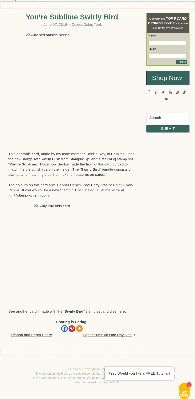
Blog (31, 5)
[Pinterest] (72, 328)
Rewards (158, 5)
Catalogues (51, 5)
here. (121, 311)
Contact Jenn (22, 352)
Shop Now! (168, 77)
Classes (137, 5)
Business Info (113, 5)
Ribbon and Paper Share (31, 335)
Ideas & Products (81, 5)
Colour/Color (82, 24)
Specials (179, 5)
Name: (153, 35)
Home (16, 5)
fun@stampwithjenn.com (28, 195)
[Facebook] (64, 328)
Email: (152, 48)
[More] (79, 328)
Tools (98, 24)
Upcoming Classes (109, 352)
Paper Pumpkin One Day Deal (107, 335)
